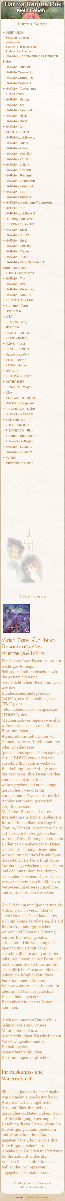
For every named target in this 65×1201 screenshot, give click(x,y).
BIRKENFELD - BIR (19, 224)
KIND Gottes (14, 94)
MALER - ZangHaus (19, 403)
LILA (8, 392)
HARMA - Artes (16, 148)
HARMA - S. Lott (17, 235)
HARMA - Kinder (17, 99)
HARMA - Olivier (17, 251)
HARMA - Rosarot (18, 295)
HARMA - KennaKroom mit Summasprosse (23, 264)
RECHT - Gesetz (17, 333)
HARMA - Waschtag (19, 289)
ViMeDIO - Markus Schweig (38, 1197)
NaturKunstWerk (17, 354)
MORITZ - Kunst (17, 132)
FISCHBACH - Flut (18, 430)
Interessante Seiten (19, 463)
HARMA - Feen (16, 192)
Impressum (30, 1183)
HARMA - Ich (14, 126)
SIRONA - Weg (16, 322)
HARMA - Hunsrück (19, 186)
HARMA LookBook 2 (20, 213)
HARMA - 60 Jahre (18, 452)
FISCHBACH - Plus (19, 300)
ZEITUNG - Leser (18, 376)
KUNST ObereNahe (19, 273)
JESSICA (12, 327)
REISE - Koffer (16, 338)
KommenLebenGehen (21, 436)
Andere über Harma (18, 51)
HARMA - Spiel (16, 240)
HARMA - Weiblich (18, 154)
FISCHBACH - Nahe (20, 409)
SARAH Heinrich (17, 365)
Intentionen (13, 42)
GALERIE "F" (15, 208)
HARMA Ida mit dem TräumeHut (28, 202)
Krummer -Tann (16, 305)
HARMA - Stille (16, 229)
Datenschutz (32, 596)
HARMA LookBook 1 (20, 137)
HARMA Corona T (18, 83)
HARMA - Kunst (16, 143)
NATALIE (12, 371)
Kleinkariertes (15, 419)
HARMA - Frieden (18, 170)
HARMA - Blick (16, 116)
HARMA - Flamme (18, 175)
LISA (8, 316)
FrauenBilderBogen (19, 441)
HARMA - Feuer (16, 159)
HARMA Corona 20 (19, 78)
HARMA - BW (15, 284)
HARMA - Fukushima (20, 88)
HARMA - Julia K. (18, 164)
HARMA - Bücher (17, 67)
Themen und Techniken (21, 46)
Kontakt (10, 457)
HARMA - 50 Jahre (18, 446)
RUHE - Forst (15, 343)
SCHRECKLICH (17, 425)
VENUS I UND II (17, 349)
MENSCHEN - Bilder (20, 398)
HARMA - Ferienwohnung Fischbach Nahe (30, 58)
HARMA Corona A (18, 197)
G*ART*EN (13, 311)
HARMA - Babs (16, 121)
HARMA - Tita (15, 278)
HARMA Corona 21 (19, 72)
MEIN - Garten (15, 360)
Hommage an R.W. (19, 219)
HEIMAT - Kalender (19, 414)
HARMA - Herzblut (18, 110)
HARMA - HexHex (18, 246)
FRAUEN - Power (18, 387)
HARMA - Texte (16, 257)
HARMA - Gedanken (20, 181)
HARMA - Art (14, 105)
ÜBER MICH (14, 32)
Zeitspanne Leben (17, 37)
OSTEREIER (14, 381)
